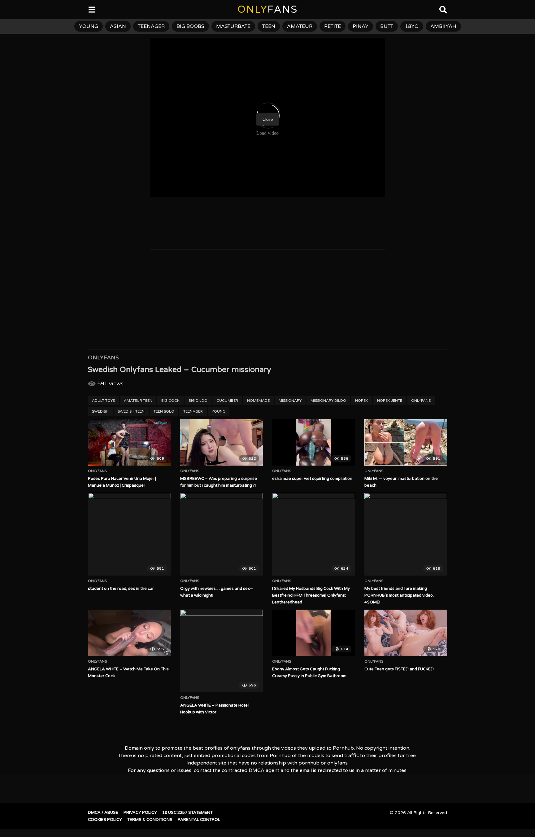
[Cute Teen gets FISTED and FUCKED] (405, 633)
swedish (100, 411)
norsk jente (389, 400)
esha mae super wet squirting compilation (312, 478)
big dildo (198, 400)
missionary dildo (328, 400)
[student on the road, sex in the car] (129, 534)
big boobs (190, 26)
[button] (10, 9)
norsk (361, 400)
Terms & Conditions (149, 819)
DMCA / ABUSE (103, 812)
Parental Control (199, 819)
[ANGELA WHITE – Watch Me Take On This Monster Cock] (129, 633)
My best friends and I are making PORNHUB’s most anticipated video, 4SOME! (399, 595)
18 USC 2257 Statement (187, 812)
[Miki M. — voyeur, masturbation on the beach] (405, 442)
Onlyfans (103, 357)
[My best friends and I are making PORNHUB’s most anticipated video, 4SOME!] (405, 534)
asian (118, 26)
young (88, 26)
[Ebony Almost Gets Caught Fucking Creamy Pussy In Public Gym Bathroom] (313, 633)
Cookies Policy (105, 819)
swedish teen (131, 411)
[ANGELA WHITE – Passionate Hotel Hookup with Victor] (221, 651)
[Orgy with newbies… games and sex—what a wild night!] (221, 534)
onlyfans (421, 400)
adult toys (103, 400)
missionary (290, 400)
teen (268, 26)
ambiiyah (443, 26)
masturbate (233, 26)
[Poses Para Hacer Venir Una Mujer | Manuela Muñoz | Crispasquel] (129, 442)
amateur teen (138, 400)
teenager (151, 26)
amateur (299, 26)
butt (386, 26)
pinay (360, 26)
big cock (170, 400)
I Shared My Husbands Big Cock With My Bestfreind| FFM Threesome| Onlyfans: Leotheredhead (311, 595)
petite (332, 26)
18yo (412, 26)
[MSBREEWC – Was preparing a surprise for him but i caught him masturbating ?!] (221, 442)
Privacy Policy (140, 812)
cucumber (227, 400)
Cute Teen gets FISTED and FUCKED (399, 669)
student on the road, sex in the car (121, 588)
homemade (258, 400)
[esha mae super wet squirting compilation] (313, 442)
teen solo (164, 411)
